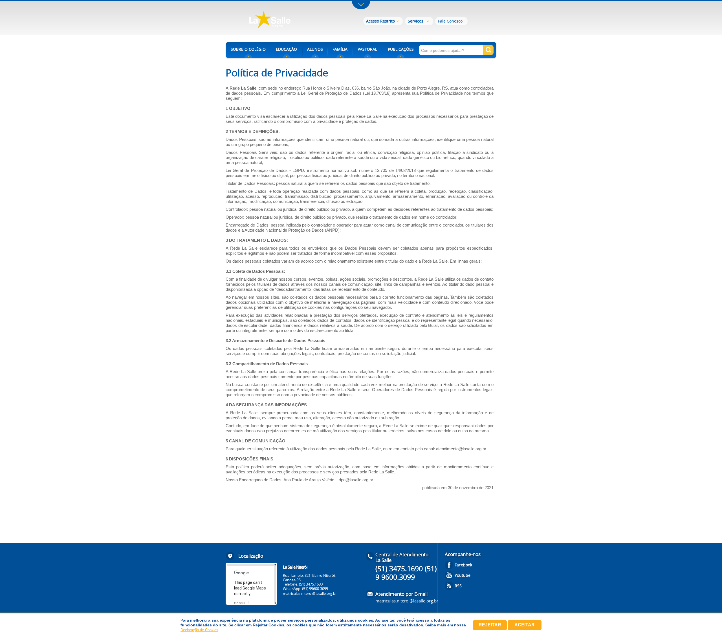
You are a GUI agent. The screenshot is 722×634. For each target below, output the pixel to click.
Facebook (463, 565)
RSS (458, 585)
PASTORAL (367, 49)
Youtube (462, 575)
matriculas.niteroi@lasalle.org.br (310, 593)
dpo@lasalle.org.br (356, 479)
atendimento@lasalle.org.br (461, 448)
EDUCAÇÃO (286, 49)
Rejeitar (490, 624)
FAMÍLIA (340, 49)
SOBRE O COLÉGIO (248, 49)
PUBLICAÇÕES (401, 49)
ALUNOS (315, 49)
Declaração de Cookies (199, 630)
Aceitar (524, 624)
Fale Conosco (450, 21)
